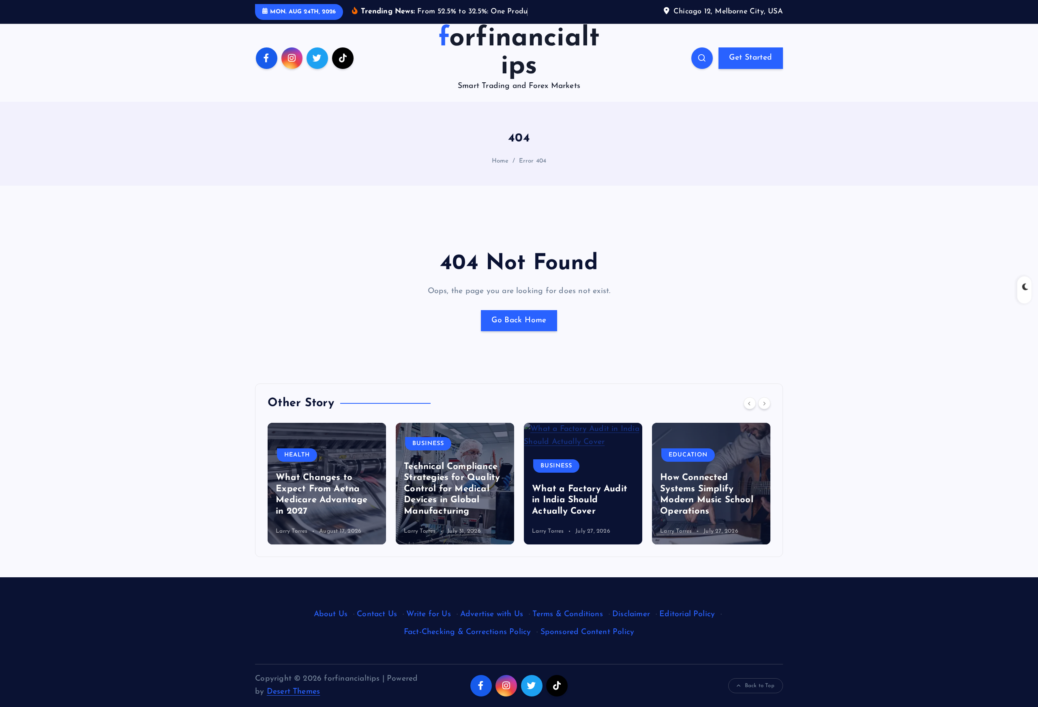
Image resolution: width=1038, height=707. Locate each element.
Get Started (750, 58)
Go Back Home (518, 320)
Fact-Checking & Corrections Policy (467, 632)
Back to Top (759, 685)
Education (688, 455)
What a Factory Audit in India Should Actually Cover (579, 500)
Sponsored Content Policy (587, 632)
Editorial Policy (687, 614)
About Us (331, 614)
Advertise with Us (491, 614)
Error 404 (533, 161)
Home (500, 161)
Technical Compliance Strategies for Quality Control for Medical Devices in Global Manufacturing (452, 489)
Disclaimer (631, 614)
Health (297, 455)
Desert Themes (293, 692)
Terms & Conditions (567, 614)
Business (428, 444)
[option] (327, 483)
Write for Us (428, 614)
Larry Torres (291, 531)
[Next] (764, 403)
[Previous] (750, 403)
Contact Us (377, 614)
